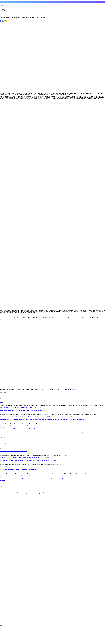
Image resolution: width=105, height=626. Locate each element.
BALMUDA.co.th (74, 389)
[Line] (3, 21)
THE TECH (3, 10)
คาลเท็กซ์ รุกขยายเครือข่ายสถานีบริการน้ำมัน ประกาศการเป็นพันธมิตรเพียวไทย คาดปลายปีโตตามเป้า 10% (17, 428)
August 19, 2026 (2, 480)
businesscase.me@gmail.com (56, 622)
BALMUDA (3, 395)
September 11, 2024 (3, 430)
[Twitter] (2, 21)
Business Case (48, 624)
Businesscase (7, 395)
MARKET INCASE (4, 9)
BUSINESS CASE (4, 8)
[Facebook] (0, 21)
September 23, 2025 (3, 402)
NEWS (1, 14)
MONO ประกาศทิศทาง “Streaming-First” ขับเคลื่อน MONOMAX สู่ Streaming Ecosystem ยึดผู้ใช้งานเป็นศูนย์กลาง (18, 469)
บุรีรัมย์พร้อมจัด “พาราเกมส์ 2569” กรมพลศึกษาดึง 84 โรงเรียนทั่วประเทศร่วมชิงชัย (13, 451)
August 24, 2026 (2, 452)
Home (2, 7)
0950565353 (50, 622)
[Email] (5, 21)
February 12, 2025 (2, 411)
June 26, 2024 (2, 440)
